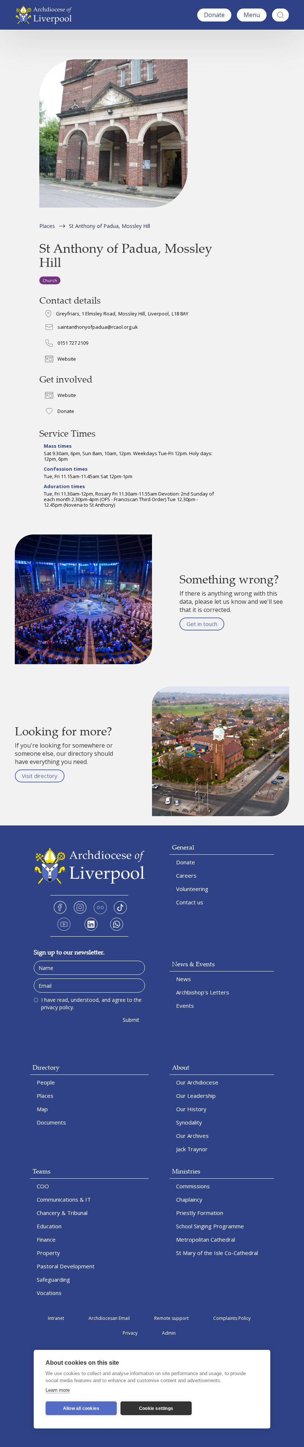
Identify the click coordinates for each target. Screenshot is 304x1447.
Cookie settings (156, 1408)
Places (47, 225)
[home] (45, 15)
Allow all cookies (81, 1408)
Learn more (58, 1390)
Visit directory (39, 775)
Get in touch (201, 624)
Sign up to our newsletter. (69, 952)
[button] (252, 15)
